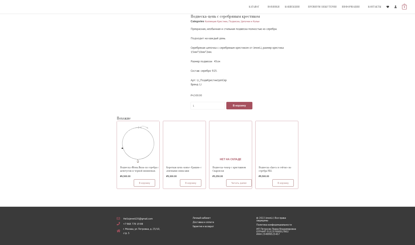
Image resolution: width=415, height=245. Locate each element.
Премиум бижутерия (322, 6)
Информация (351, 6)
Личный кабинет (202, 217)
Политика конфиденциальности (274, 224)
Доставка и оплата (203, 222)
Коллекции (292, 6)
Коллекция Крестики (216, 21)
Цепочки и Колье (250, 21)
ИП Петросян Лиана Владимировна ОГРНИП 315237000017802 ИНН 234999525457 (276, 231)
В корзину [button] (144, 182)
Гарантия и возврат (203, 226)
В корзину (239, 105)
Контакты (374, 6)
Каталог (254, 6)
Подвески (234, 21)
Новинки (274, 6)
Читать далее (239, 182)
